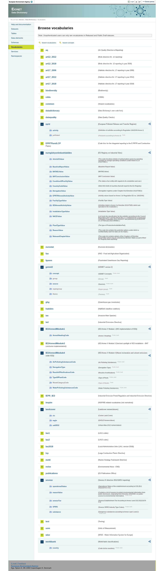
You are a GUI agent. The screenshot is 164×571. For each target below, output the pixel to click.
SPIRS (55, 507)
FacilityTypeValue (59, 201)
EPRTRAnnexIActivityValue (63, 196)
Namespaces (16, 56)
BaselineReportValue (61, 167)
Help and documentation (21, 24)
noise (48, 467)
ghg (47, 302)
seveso (49, 480)
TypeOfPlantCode (59, 377)
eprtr (48, 124)
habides (49, 309)
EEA (21, 2)
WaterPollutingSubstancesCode (65, 388)
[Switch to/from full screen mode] (140, 2)
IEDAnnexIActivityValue (62, 205)
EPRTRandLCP (53, 143)
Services (14, 51)
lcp (47, 453)
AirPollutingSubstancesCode (64, 362)
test (47, 521)
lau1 (48, 433)
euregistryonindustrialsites (59, 153)
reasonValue (57, 492)
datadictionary (53, 111)
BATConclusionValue (61, 176)
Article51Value (58, 159)
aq (47, 50)
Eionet (21, 19)
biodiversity (51, 90)
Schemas (15, 42)
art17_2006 (51, 70)
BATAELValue (58, 172)
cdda (48, 97)
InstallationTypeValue (61, 211)
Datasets (14, 29)
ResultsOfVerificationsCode (63, 372)
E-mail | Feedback (18, 563)
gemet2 (49, 267)
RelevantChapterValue (61, 236)
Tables (13, 33)
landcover (50, 409)
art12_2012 (51, 57)
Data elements (17, 38)
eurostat (50, 247)
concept (56, 273)
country (56, 548)
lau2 (48, 440)
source (55, 284)
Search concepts (68, 43)
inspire (49, 402)
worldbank (51, 542)
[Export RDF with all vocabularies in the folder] (149, 124)
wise (48, 535)
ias (47, 315)
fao (47, 254)
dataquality (51, 117)
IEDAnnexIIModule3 (55, 343)
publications (52, 473)
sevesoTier (57, 501)
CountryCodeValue (60, 186)
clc (54, 416)
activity (55, 130)
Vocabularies (16, 47)
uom (48, 528)
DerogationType (59, 367)
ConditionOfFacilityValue (62, 181)
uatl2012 (56, 425)
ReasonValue (58, 230)
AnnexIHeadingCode (61, 335)
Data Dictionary (30, 19)
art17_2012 (51, 77)
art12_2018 (51, 64)
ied (47, 322)
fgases (49, 260)
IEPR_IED (50, 396)
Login (132, 1)
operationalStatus (60, 486)
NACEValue (57, 216)
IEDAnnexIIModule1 (55, 329)
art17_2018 (51, 84)
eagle (55, 420)
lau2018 (49, 446)
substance (57, 512)
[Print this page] (136, 2)
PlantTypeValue (59, 225)
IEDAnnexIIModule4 (55, 353)
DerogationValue (59, 191)
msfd (48, 460)
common (50, 104)
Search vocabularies (49, 43)
